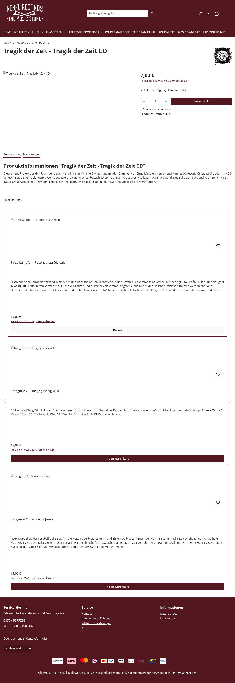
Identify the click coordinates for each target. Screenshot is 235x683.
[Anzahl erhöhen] (166, 101)
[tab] (12, 155)
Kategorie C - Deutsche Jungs (32, 519)
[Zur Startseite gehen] (24, 12)
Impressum (167, 618)
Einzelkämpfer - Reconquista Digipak (38, 263)
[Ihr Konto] (208, 13)
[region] (68, 108)
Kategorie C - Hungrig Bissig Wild (35, 391)
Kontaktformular (36, 638)
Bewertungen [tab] (31, 154)
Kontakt (87, 613)
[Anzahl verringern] (144, 101)
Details (117, 330)
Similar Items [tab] (13, 200)
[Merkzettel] (200, 13)
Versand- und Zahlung (96, 618)
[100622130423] (68, 108)
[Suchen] (152, 13)
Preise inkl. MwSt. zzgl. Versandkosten (165, 81)
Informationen (171, 607)
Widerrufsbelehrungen (96, 623)
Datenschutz (168, 613)
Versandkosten (106, 673)
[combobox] (117, 13)
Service (87, 607)
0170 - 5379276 (14, 620)
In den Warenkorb (201, 101)
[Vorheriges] (4, 400)
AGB (84, 628)
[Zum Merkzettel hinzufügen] (218, 245)
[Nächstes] (230, 400)
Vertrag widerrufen (18, 648)
